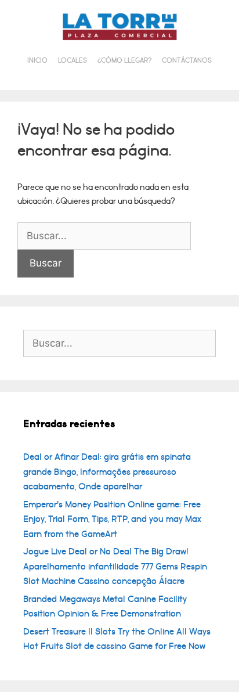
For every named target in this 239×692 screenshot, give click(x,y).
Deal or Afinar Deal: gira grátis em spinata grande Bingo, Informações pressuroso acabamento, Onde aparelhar (107, 471)
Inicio (37, 61)
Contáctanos (187, 61)
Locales (72, 61)
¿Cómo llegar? (124, 61)
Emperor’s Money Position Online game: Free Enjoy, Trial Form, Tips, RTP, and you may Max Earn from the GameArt (112, 519)
